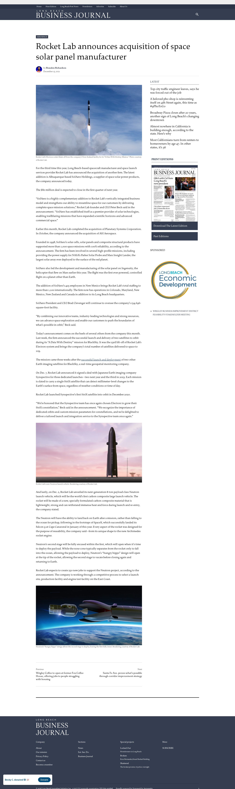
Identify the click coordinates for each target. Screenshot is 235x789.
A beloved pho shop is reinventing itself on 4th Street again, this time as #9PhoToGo (173, 102)
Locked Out (130, 750)
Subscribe (112, 6)
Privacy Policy (42, 756)
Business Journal (85, 756)
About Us (123, 6)
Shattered (134, 765)
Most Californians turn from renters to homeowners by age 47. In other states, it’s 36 (174, 143)
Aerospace (42, 37)
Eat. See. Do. (83, 752)
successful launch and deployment (101, 359)
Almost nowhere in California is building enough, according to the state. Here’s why (171, 130)
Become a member (44, 764)
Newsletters (87, 6)
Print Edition (51, 6)
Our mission (41, 752)
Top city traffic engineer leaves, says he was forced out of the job (174, 90)
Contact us (40, 760)
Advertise (100, 6)
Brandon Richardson (56, 68)
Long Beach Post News (69, 6)
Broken (134, 757)
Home (39, 6)
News (80, 748)
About (39, 748)
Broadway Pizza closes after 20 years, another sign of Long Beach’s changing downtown (174, 116)
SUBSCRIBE (168, 748)
